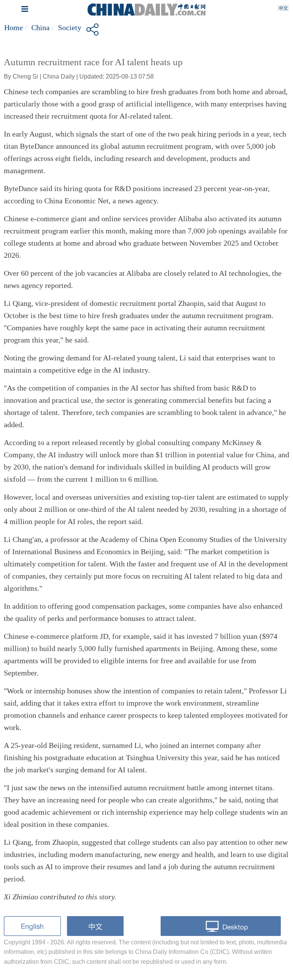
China (40, 27)
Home (13, 27)
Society (69, 27)
